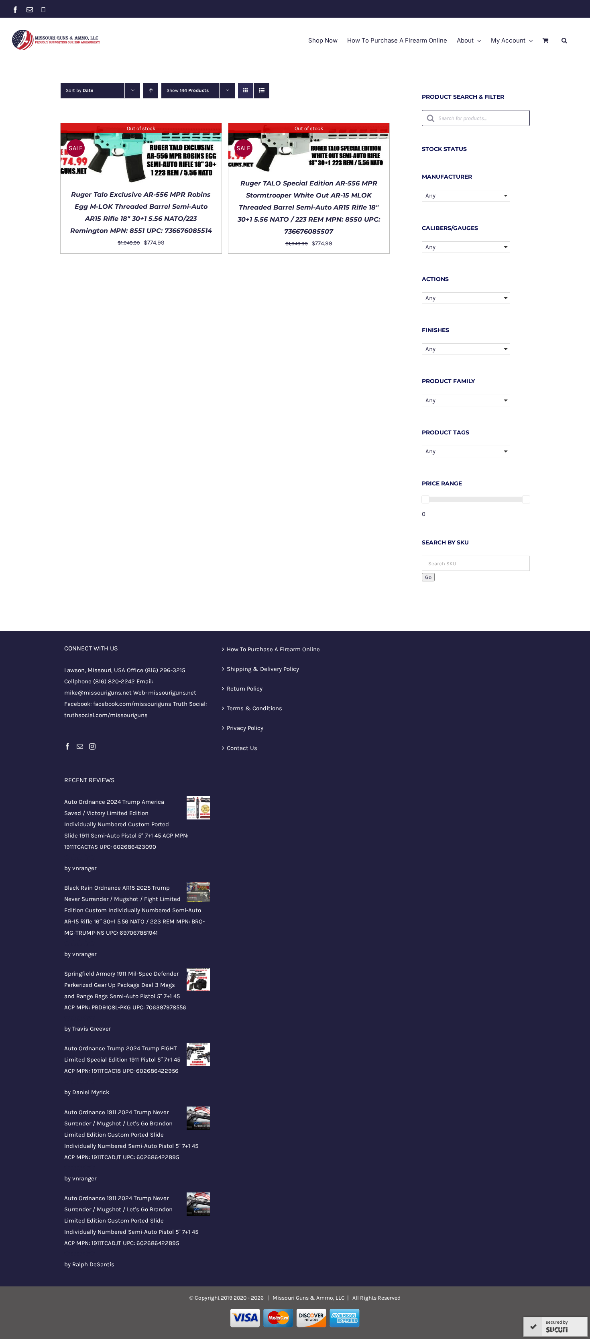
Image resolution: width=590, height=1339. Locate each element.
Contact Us (242, 748)
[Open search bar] (564, 40)
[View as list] (261, 90)
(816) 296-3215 (165, 670)
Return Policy (244, 688)
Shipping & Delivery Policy (263, 669)
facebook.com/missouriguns (132, 703)
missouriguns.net (172, 692)
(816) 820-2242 (114, 681)
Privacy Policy (245, 728)
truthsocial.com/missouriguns (106, 715)
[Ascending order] (151, 90)
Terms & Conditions (254, 708)
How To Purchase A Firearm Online (273, 649)
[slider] (425, 499)
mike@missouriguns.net (98, 692)
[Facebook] (67, 746)
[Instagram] (92, 746)
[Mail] (80, 746)
